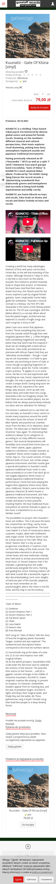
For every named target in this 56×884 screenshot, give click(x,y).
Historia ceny (12, 87)
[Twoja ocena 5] (40, 75)
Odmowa (31, 879)
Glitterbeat (22, 78)
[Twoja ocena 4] (36, 75)
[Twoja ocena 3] (32, 75)
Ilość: (36, 94)
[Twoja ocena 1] (24, 75)
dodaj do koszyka (39, 107)
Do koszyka (28, 824)
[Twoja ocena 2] (28, 75)
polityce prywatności (42, 872)
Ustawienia (46, 879)
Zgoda (18, 879)
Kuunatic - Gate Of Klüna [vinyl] (28, 810)
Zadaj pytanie (14, 746)
